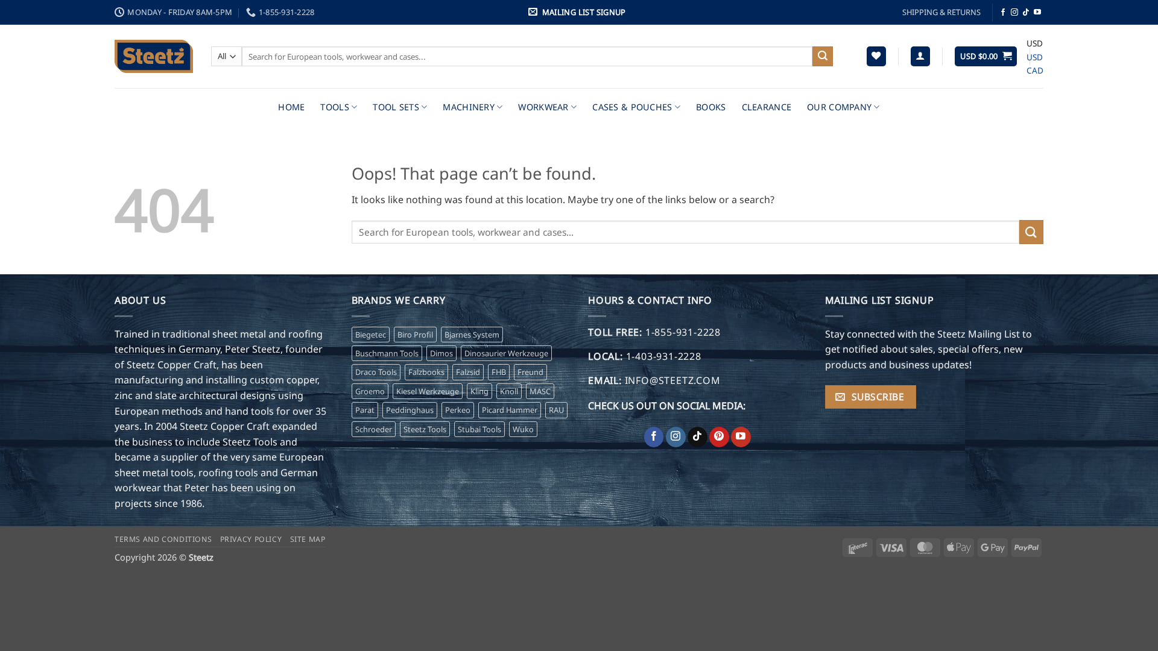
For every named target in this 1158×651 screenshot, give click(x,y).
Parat (365, 409)
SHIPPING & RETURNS (941, 12)
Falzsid (468, 371)
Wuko (523, 429)
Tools (334, 107)
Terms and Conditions (163, 539)
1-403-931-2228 (663, 356)
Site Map (308, 539)
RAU (556, 409)
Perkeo (457, 409)
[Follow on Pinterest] (719, 437)
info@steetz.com (673, 380)
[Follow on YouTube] (1037, 12)
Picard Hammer (509, 409)
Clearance (767, 107)
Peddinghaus (410, 409)
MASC (540, 391)
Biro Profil (415, 334)
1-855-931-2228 (287, 12)
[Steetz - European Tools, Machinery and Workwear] (154, 56)
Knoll (509, 391)
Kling (479, 391)
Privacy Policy (251, 539)
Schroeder (373, 429)
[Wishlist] (876, 56)
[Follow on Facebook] (1003, 12)
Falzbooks (426, 371)
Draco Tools (376, 371)
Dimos (441, 353)
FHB (499, 371)
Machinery (469, 107)
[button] (579, 12)
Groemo (370, 391)
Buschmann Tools (387, 353)
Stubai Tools (479, 429)
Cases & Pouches (632, 107)
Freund (530, 371)
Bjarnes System (472, 334)
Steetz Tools (424, 429)
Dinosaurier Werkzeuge (506, 353)
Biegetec (370, 334)
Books (711, 107)
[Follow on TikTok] (1026, 12)
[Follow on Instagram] (1014, 12)
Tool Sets (396, 107)
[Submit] (822, 56)
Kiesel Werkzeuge (427, 391)
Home (291, 107)
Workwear (543, 107)
